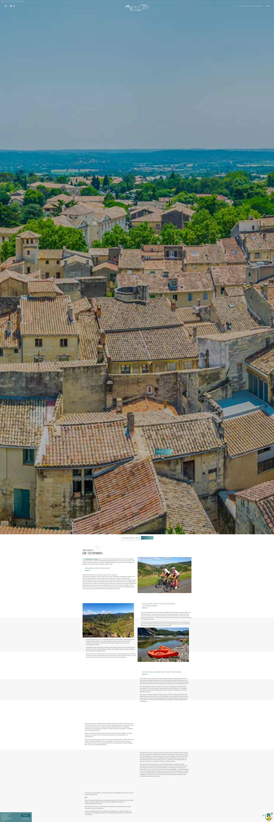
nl (256, 6)
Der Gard (138, 537)
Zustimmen (25, 815)
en (259, 6)
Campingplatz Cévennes (128, 537)
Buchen (268, 6)
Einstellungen (5, 817)
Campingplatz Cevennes (91, 559)
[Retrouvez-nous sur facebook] (11, 6)
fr (254, 6)
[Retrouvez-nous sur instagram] (14, 6)
